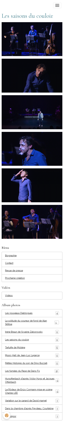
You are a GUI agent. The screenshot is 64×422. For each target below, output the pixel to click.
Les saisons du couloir (31, 339)
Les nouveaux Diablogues (31, 313)
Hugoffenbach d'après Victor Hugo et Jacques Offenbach (31, 380)
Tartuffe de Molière (31, 347)
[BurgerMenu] (57, 5)
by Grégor (31, 416)
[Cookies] (6, 415)
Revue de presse (14, 270)
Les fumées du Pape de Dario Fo (31, 371)
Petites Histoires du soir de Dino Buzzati (31, 363)
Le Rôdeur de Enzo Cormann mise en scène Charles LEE (31, 391)
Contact (9, 263)
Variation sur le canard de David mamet (31, 400)
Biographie (11, 255)
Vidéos (9, 295)
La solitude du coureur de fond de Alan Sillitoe (31, 322)
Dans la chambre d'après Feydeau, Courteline (31, 408)
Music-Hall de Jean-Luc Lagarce (31, 355)
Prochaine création (15, 278)
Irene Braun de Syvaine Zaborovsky (31, 332)
